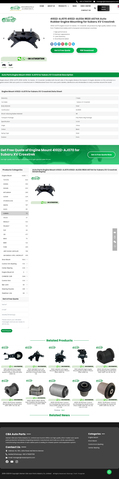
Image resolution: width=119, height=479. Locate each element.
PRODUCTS (63, 6)
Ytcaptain (81, 474)
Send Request (6, 331)
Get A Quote (103, 8)
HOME (42, 6)
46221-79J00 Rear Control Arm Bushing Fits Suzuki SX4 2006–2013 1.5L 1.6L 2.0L (107, 404)
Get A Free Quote (62, 50)
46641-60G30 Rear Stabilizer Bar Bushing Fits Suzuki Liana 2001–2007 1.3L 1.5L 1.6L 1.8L (106, 370)
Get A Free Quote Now (101, 154)
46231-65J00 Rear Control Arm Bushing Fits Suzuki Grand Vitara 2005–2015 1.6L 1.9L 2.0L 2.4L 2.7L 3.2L (83, 405)
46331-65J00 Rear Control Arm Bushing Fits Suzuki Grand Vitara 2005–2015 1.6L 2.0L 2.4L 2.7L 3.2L (59, 405)
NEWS (75, 6)
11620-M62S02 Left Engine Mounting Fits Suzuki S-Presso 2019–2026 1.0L (59, 370)
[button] (95, 8)
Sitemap (70, 474)
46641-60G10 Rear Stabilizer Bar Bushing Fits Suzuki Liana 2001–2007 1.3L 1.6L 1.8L (12, 404)
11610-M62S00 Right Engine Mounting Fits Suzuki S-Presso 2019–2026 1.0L (83, 370)
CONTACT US (86, 10)
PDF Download (87, 50)
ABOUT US (51, 6)
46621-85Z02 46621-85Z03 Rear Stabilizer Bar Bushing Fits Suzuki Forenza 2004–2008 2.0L (36, 403)
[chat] (109, 472)
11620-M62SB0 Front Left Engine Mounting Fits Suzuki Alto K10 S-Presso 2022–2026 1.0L (36, 371)
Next (63, 410)
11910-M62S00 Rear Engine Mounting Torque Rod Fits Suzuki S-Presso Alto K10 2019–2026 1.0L (12, 371)
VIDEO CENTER (85, 6)
